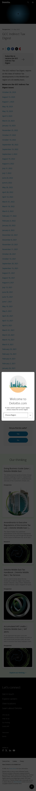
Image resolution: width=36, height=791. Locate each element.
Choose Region (10, 415)
